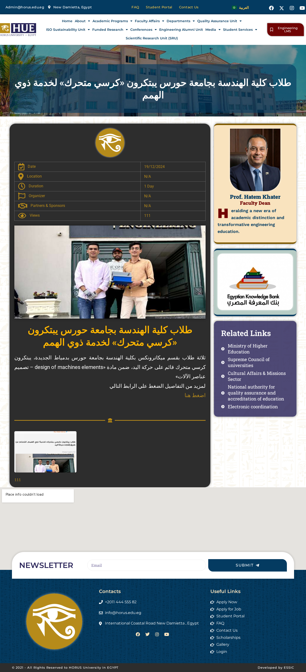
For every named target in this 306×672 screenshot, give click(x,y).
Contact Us (189, 7)
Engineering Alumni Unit (181, 29)
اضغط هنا (195, 395)
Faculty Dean (255, 203)
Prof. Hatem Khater (255, 196)
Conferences (141, 29)
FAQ (135, 7)
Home (67, 21)
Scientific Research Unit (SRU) (152, 38)
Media (210, 29)
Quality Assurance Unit (217, 21)
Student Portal (159, 7)
